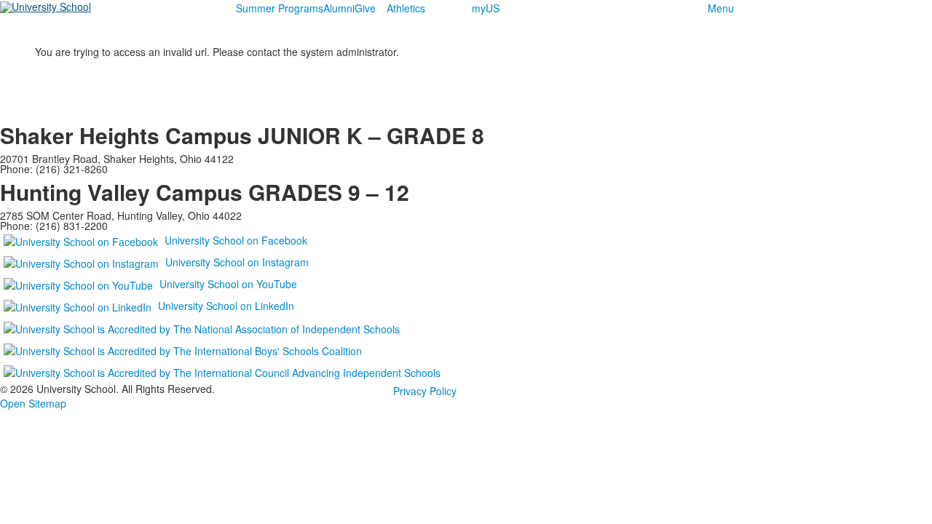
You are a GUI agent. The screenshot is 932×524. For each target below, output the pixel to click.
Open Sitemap (33, 403)
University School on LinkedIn (226, 305)
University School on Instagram (237, 262)
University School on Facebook (236, 240)
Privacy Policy (425, 391)
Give (365, 8)
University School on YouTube (228, 284)
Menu (721, 8)
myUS (485, 8)
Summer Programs (279, 8)
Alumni (339, 8)
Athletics (406, 8)
